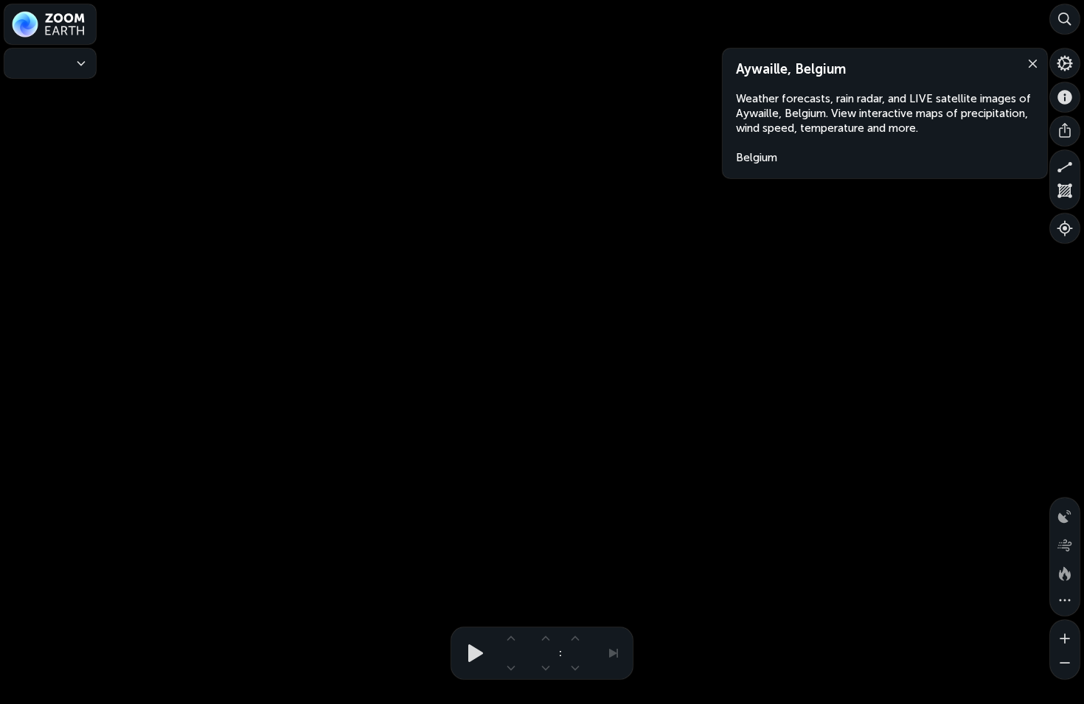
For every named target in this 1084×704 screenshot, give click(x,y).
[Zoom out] (1065, 664)
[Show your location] (1065, 228)
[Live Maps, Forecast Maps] (50, 63)
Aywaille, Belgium (791, 69)
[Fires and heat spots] (1065, 571)
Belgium (756, 157)
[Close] (1029, 62)
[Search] (1065, 19)
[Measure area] (1065, 194)
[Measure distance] (1065, 165)
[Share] (1065, 131)
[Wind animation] (1065, 542)
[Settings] (1065, 63)
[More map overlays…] (1065, 601)
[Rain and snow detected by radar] (1065, 512)
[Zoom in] (1065, 635)
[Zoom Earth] (50, 24)
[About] (1065, 97)
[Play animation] (471, 653)
